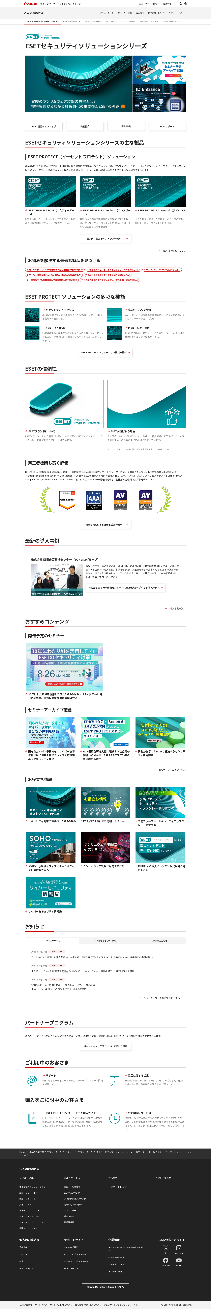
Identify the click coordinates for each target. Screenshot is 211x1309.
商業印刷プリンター (73, 1204)
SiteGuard (155, 21)
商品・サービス (125, 13)
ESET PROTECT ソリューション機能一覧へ (104, 352)
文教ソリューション (28, 1204)
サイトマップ (41, 1304)
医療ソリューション (28, 1198)
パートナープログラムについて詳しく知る (105, 1046)
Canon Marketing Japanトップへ (105, 1287)
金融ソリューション (28, 1192)
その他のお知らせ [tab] (159, 940)
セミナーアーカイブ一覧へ (172, 769)
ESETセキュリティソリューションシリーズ (42, 21)
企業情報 (167, 3)
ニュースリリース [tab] (52, 940)
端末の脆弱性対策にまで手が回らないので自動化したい (114, 269)
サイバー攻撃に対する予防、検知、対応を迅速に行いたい (55, 274)
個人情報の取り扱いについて (88, 1304)
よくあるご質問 (71, 1247)
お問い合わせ (26, 1304)
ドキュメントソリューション (32, 1222)
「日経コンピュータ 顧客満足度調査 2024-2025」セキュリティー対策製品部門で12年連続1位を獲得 (82, 971)
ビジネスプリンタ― (73, 1192)
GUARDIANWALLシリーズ (72, 21)
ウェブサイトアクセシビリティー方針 (121, 1304)
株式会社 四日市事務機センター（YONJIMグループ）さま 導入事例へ (124, 587)
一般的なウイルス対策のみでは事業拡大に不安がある (53, 279)
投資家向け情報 (115, 1271)
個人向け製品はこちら (174, 250)
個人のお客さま (29, 1240)
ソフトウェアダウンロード (76, 1261)
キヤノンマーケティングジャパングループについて (126, 1249)
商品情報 (23, 1247)
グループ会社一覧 (116, 1257)
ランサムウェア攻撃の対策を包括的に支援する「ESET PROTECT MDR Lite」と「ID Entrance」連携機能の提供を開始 (92, 957)
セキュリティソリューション (79, 1151)
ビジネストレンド (156, 13)
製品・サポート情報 (148, 3)
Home (22, 1151)
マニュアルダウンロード (75, 1254)
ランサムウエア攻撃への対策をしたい (163, 269)
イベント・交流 (26, 1268)
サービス (23, 1254)
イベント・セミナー (177, 13)
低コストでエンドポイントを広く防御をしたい (109, 274)
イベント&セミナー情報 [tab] (105, 940)
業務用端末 (69, 1216)
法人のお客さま (34, 13)
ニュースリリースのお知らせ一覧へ (162, 998)
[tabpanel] (105, 977)
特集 (21, 1261)
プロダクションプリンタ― (76, 1198)
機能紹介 (85, 126)
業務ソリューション (28, 1228)
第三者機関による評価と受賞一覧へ (104, 524)
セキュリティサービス (93, 21)
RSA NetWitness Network (172, 21)
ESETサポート (167, 126)
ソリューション (107, 13)
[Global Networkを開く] (185, 3)
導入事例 (140, 13)
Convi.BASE (143, 21)
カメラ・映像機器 (72, 1186)
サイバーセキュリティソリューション (114, 1151)
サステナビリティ (116, 1264)
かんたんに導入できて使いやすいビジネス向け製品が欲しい (111, 279)
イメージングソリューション (32, 1210)
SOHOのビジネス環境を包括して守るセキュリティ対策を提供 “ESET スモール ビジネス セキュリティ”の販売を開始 (63, 986)
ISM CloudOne (111, 21)
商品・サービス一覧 (145, 1151)
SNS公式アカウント (172, 1240)
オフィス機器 (70, 1210)
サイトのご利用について (61, 1304)
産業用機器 (69, 1222)
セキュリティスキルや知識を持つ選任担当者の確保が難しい (56, 269)
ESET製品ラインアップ (44, 126)
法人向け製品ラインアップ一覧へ (104, 238)
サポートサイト (74, 1240)
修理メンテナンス (72, 1268)
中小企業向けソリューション (32, 1186)
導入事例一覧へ (178, 608)
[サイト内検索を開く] (180, 3)
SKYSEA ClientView (127, 21)
